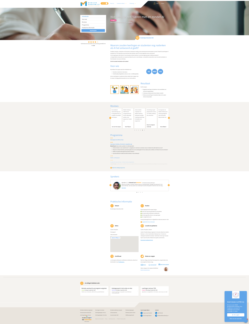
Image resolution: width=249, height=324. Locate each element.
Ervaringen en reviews (99, 310)
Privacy (106, 318)
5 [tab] (142, 130)
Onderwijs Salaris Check (130, 312)
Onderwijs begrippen (129, 310)
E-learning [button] (132, 3)
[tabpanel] (116, 118)
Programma (85, 25)
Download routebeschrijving (147, 240)
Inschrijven (93, 30)
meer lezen (124, 187)
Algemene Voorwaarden (99, 318)
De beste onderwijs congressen (86, 310)
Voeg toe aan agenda (164, 264)
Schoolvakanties (113, 312)
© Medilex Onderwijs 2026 (121, 318)
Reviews (84, 22)
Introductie (85, 16)
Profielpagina (121, 262)
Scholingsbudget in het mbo (101, 315)
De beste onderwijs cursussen (116, 310)
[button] (110, 118)
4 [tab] (140, 130)
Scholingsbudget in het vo (100, 312)
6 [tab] (144, 130)
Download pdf (153, 264)
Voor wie (84, 19)
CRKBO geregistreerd (129, 315)
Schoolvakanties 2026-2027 (85, 312)
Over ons (112, 3)
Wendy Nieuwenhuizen (145, 270)
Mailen (144, 264)
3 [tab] (138, 130)
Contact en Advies (121, 3)
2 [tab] (136, 130)
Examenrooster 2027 (114, 315)
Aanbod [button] (103, 3)
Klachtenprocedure (112, 318)
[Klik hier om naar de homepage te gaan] (90, 4)
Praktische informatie (88, 28)
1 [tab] (134, 130)
